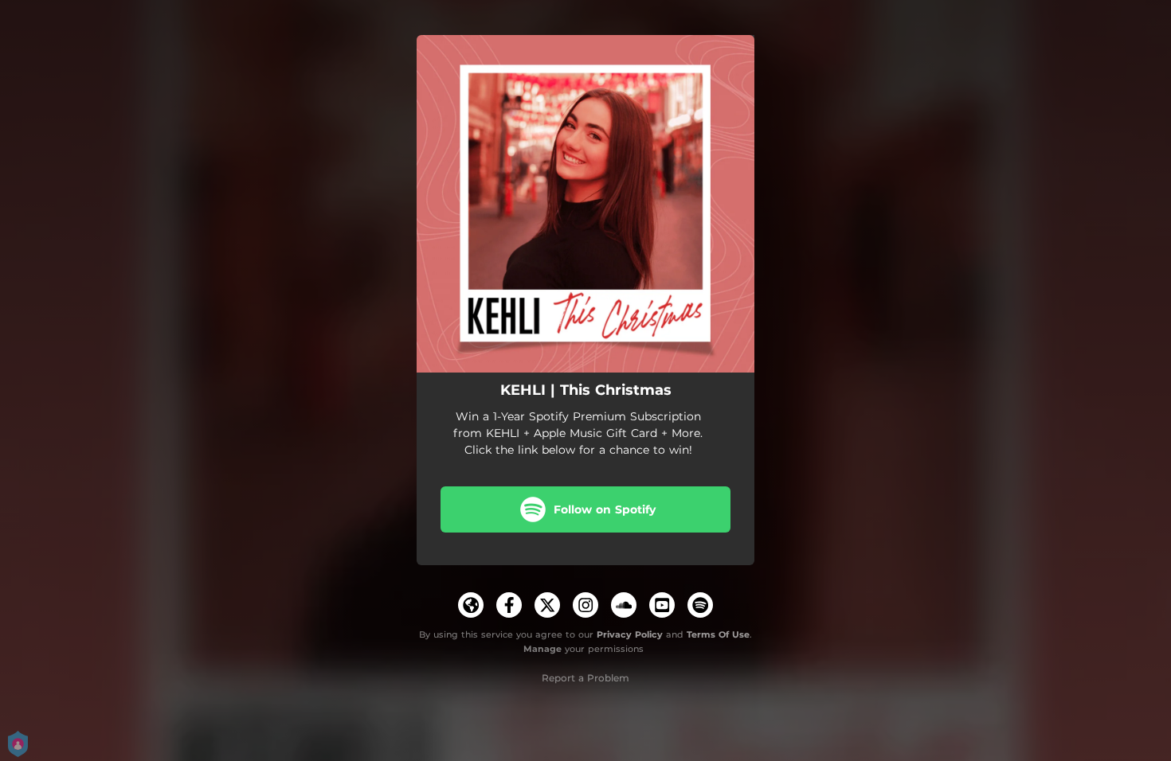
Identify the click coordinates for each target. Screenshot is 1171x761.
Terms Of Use (718, 634)
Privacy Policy (630, 634)
